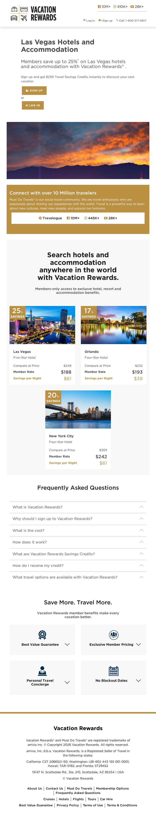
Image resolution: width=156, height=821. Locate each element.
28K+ (139, 7)
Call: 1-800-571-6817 (132, 20)
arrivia (30, 751)
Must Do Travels (79, 788)
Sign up (107, 20)
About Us (34, 788)
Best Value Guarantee (36, 805)
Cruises (49, 799)
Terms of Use (93, 805)
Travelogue (52, 218)
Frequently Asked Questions (78, 793)
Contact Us (54, 788)
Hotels (64, 799)
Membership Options (112, 788)
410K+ (122, 7)
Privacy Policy (68, 805)
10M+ (106, 7)
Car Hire (106, 799)
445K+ (93, 218)
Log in (90, 20)
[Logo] (33, 13)
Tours (92, 799)
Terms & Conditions (122, 805)
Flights (78, 799)
